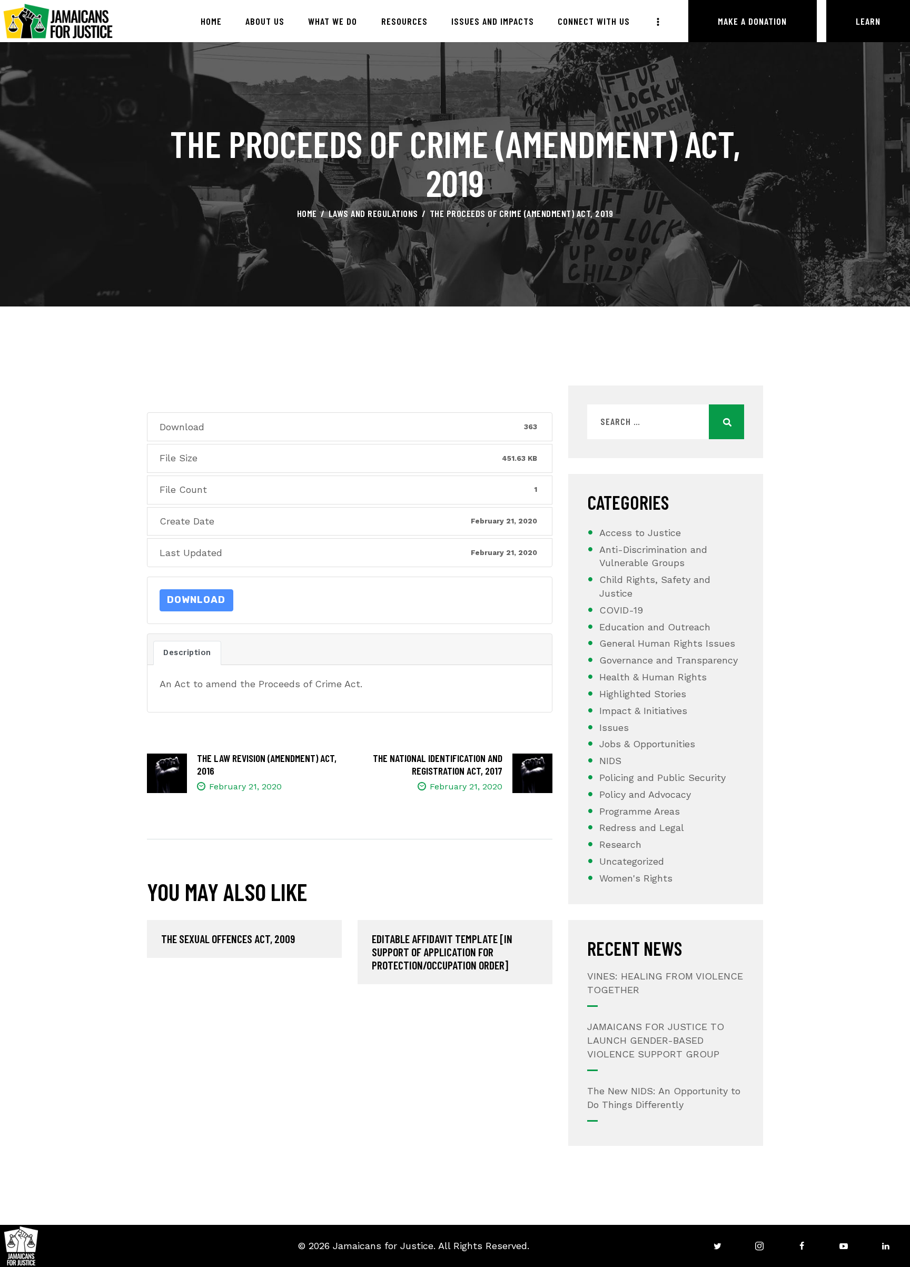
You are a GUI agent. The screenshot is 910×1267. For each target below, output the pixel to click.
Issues (614, 727)
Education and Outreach (654, 626)
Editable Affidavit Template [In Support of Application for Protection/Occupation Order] (442, 952)
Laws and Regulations (373, 213)
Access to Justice (640, 532)
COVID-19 (621, 610)
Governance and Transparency (668, 660)
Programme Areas (639, 811)
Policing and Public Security (662, 777)
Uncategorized (631, 861)
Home (307, 213)
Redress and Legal (641, 827)
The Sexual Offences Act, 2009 (228, 938)
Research (620, 844)
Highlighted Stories (642, 693)
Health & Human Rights (653, 676)
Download (196, 600)
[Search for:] (665, 421)
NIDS (610, 760)
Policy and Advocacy (645, 794)
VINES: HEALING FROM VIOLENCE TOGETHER (665, 983)
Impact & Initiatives (643, 710)
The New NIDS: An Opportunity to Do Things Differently (663, 1097)
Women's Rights (635, 878)
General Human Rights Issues (667, 643)
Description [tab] (187, 652)
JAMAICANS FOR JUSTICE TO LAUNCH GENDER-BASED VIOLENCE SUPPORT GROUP (655, 1040)
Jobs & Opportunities (647, 743)
